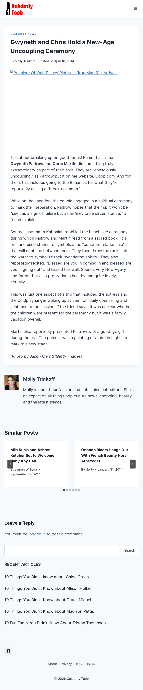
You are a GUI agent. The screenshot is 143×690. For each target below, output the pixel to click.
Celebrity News (23, 34)
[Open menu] (135, 8)
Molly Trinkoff (25, 61)
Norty (89, 469)
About (52, 664)
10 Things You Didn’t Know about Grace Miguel (47, 599)
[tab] (64, 490)
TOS (78, 664)
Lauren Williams (26, 469)
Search (129, 550)
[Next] (133, 464)
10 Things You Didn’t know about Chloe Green (46, 577)
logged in (37, 534)
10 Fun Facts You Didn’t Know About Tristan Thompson (55, 623)
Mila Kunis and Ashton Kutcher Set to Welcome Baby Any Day (32, 455)
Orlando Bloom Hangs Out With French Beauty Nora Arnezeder (104, 455)
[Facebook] (8, 651)
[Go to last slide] (10, 464)
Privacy (66, 664)
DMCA (90, 664)
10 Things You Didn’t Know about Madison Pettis (49, 611)
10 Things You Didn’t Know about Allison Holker (48, 588)
